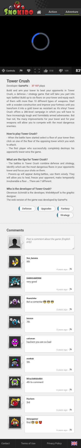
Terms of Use (28, 443)
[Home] (39, 12)
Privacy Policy (54, 443)
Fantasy (65, 208)
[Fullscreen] (37, 71)
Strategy (65, 215)
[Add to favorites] (29, 71)
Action (53, 12)
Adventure (72, 12)
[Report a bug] (21, 71)
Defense (26, 208)
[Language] (74, 443)
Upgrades (46, 208)
